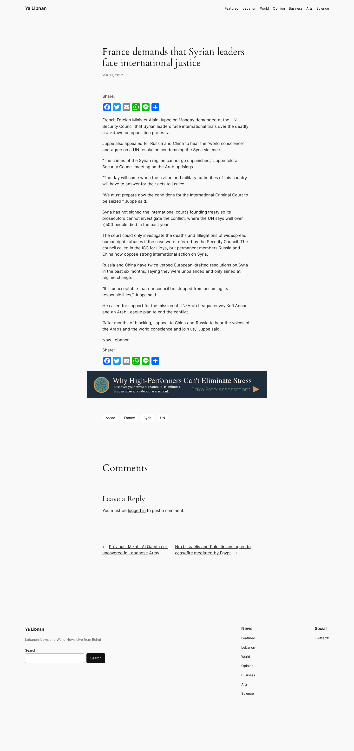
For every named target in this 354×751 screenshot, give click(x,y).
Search (30, 650)
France (129, 418)
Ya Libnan (36, 8)
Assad (110, 418)
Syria (147, 418)
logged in (137, 510)
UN (162, 418)
